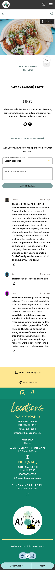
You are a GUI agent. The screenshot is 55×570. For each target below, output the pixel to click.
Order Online (16, 565)
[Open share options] (51, 14)
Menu (42, 565)
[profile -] (43, 4)
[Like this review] (15, 264)
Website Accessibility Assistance (27, 546)
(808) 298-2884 (27, 428)
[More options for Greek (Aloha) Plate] (46, 60)
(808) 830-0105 (27, 474)
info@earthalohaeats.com (27, 432)
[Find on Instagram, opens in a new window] (22, 393)
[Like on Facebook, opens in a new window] (32, 393)
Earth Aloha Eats (27, 520)
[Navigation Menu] (51, 4)
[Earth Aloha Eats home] (6, 4)
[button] (3, 14)
